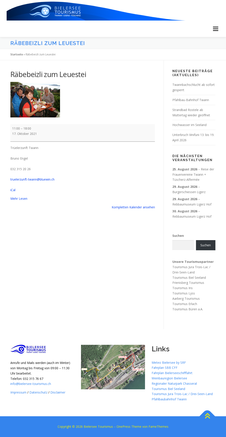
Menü (215, 29)
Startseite (16, 54)
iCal (12, 190)
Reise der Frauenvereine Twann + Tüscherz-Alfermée (193, 174)
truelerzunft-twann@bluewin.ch (32, 179)
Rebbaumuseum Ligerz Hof (191, 204)
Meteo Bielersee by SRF (169, 362)
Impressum (18, 392)
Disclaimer (57, 392)
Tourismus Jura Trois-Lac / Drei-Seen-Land (182, 394)
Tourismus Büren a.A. (187, 309)
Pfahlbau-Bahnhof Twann (190, 100)
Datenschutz (38, 392)
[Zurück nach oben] (207, 416)
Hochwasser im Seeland (189, 125)
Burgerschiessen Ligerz (188, 192)
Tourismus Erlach (184, 304)
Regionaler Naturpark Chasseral (174, 383)
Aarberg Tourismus (186, 298)
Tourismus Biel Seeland (189, 277)
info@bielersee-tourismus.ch (30, 384)
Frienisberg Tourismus (188, 283)
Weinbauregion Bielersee (169, 378)
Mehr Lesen (18, 198)
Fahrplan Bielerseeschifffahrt (172, 373)
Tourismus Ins (182, 288)
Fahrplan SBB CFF (164, 367)
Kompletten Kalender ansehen (133, 207)
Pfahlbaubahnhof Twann (169, 399)
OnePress (123, 426)
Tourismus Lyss (183, 293)
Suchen (178, 236)
